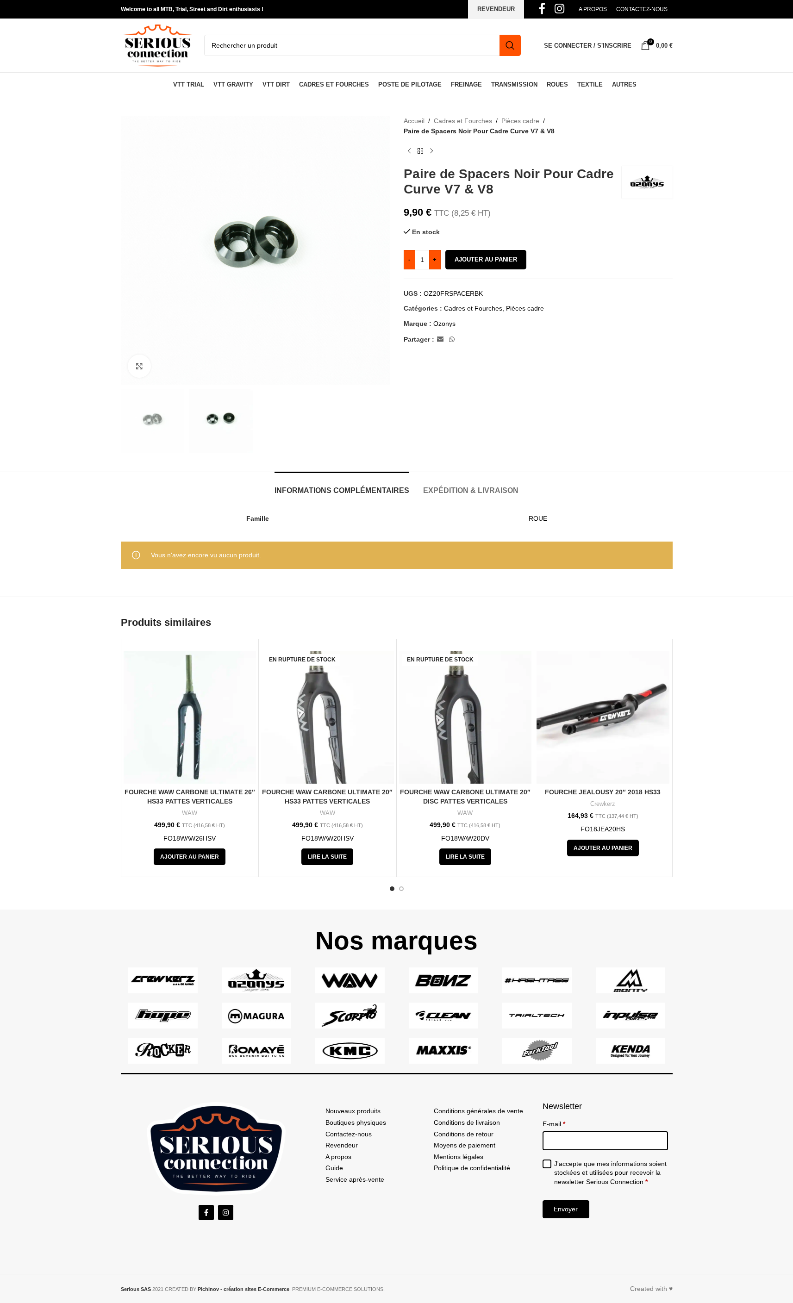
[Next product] (431, 151)
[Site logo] (158, 45)
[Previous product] (409, 151)
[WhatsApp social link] (451, 339)
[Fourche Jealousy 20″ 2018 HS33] (603, 717)
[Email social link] (440, 339)
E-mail (554, 1124)
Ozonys (444, 323)
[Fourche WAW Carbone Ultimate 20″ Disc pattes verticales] (465, 717)
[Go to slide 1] (392, 888)
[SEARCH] (510, 45)
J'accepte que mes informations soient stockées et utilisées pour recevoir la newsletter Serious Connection (610, 1172)
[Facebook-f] (206, 1212)
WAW (189, 813)
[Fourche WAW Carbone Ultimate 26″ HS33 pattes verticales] (190, 717)
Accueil (414, 121)
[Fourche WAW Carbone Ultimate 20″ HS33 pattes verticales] (327, 717)
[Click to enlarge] (139, 366)
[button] (189, 856)
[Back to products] (420, 151)
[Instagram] (225, 1212)
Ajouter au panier (486, 259)
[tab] (342, 486)
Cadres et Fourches (463, 121)
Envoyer (566, 1209)
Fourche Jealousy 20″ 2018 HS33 (603, 792)
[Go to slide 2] (401, 888)
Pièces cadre (520, 121)
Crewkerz (602, 803)
